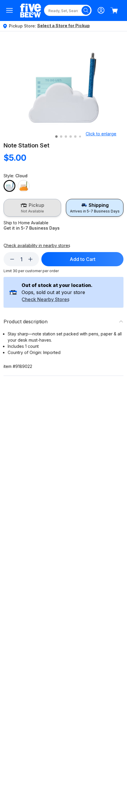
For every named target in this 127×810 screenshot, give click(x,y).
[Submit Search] (86, 10)
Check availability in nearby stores (37, 245)
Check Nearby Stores (45, 299)
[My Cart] (114, 10)
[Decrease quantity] (12, 259)
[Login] (101, 10)
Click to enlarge (101, 133)
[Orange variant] (24, 186)
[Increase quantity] (30, 259)
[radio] (32, 208)
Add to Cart (82, 259)
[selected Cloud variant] (9, 186)
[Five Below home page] (30, 10)
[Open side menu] (9, 10)
